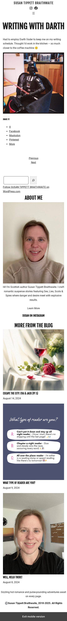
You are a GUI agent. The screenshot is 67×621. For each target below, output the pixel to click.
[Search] (33, 180)
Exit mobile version (33, 616)
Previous (33, 158)
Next (33, 162)
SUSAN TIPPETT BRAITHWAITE (33, 3)
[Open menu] (33, 13)
